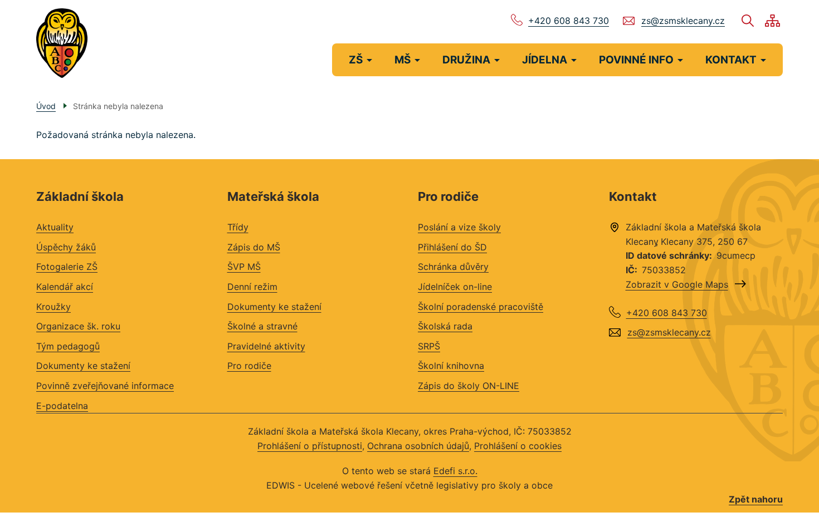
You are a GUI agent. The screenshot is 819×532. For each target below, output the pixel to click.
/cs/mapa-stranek (772, 20)
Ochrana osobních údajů (418, 445)
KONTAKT (731, 59)
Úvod (46, 106)
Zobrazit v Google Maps (677, 284)
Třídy (237, 227)
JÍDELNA (544, 59)
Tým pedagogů (68, 346)
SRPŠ (429, 346)
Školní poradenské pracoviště (480, 306)
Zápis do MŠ (253, 247)
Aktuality (55, 227)
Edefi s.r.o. (455, 470)
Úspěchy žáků (66, 247)
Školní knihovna (451, 365)
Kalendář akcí (64, 286)
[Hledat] (748, 20)
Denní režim (252, 286)
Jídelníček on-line (455, 286)
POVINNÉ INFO (636, 59)
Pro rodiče (249, 365)
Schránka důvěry (453, 266)
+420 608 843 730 (568, 20)
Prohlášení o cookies (518, 445)
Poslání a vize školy (459, 227)
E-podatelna (62, 405)
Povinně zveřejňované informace (105, 385)
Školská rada (445, 326)
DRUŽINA (466, 59)
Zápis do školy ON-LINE (468, 385)
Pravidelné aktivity (266, 346)
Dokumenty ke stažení (83, 365)
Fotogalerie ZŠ (67, 266)
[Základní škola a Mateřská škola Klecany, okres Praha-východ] (61, 43)
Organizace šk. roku (78, 326)
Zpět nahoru (756, 499)
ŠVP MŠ (244, 266)
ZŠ (356, 59)
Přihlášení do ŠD (452, 247)
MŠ (402, 59)
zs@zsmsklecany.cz (683, 20)
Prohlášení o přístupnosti (309, 445)
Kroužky (53, 306)
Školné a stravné (262, 326)
